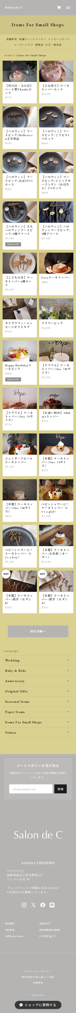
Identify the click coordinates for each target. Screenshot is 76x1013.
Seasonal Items (17, 701)
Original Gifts (16, 691)
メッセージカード (59, 39)
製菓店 (39, 45)
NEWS (10, 930)
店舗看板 (11, 39)
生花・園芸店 (53, 45)
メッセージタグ (23, 45)
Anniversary (15, 681)
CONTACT (47, 936)
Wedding (12, 660)
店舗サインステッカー (32, 39)
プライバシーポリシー (38, 971)
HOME (9, 55)
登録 (60, 789)
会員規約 (38, 982)
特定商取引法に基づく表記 (38, 977)
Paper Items (15, 712)
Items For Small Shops (23, 722)
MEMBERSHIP (49, 930)
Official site (14, 936)
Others (10, 732)
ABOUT (45, 923)
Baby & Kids (15, 671)
